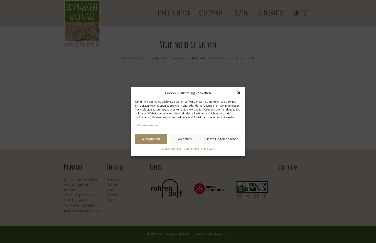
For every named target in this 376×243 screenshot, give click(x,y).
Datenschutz (191, 149)
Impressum (208, 149)
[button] (239, 93)
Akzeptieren (151, 139)
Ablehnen (185, 139)
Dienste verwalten (148, 125)
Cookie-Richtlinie (171, 149)
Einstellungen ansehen (221, 139)
